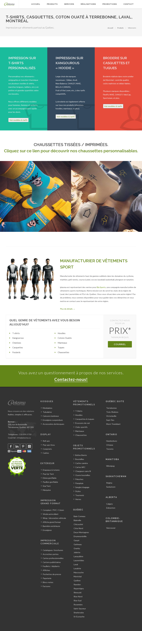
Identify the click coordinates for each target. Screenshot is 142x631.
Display (45, 434)
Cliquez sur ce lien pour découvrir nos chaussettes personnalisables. (71, 150)
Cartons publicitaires (52, 562)
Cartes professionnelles (53, 558)
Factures (46, 586)
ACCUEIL (35, 4)
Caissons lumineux (51, 416)
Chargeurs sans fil (83, 471)
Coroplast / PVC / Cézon (53, 510)
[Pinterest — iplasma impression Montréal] (23, 446)
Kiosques (46, 401)
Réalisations (88, 4)
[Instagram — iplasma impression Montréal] (29, 446)
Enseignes (47, 530)
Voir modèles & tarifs (18, 120)
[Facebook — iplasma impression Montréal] (10, 446)
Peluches (79, 479)
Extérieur (47, 463)
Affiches (46, 570)
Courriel (120, 344)
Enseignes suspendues (53, 420)
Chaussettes (81, 435)
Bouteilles (79, 459)
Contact (128, 4)
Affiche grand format (52, 522)
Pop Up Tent (48, 474)
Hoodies (79, 415)
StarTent (47, 486)
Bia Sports (101, 287)
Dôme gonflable (49, 478)
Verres (78, 499)
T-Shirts (78, 411)
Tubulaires (47, 412)
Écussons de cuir (82, 423)
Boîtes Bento (81, 455)
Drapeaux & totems (51, 470)
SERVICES (69, 4)
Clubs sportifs (81, 427)
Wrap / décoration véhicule (54, 518)
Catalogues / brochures (53, 550)
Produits (120, 28)
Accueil (110, 28)
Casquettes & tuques (84, 419)
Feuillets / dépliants (51, 566)
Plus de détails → (67, 309)
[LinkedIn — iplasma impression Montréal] (17, 446)
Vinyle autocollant (50, 514)
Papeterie (47, 578)
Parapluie (79, 483)
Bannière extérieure (51, 526)
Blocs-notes (48, 582)
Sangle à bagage (82, 487)
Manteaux (79, 431)
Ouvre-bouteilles (82, 475)
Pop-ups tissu (49, 445)
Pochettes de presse (52, 574)
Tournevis (79, 495)
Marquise (47, 490)
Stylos (78, 491)
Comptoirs (47, 449)
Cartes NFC (80, 467)
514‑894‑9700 (25, 434)
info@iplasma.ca (24, 438)
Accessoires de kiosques (53, 424)
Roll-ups (46, 441)
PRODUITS (52, 4)
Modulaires (47, 408)
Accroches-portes (51, 554)
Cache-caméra (81, 463)
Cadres (46, 453)
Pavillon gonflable (50, 482)
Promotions (109, 4)
